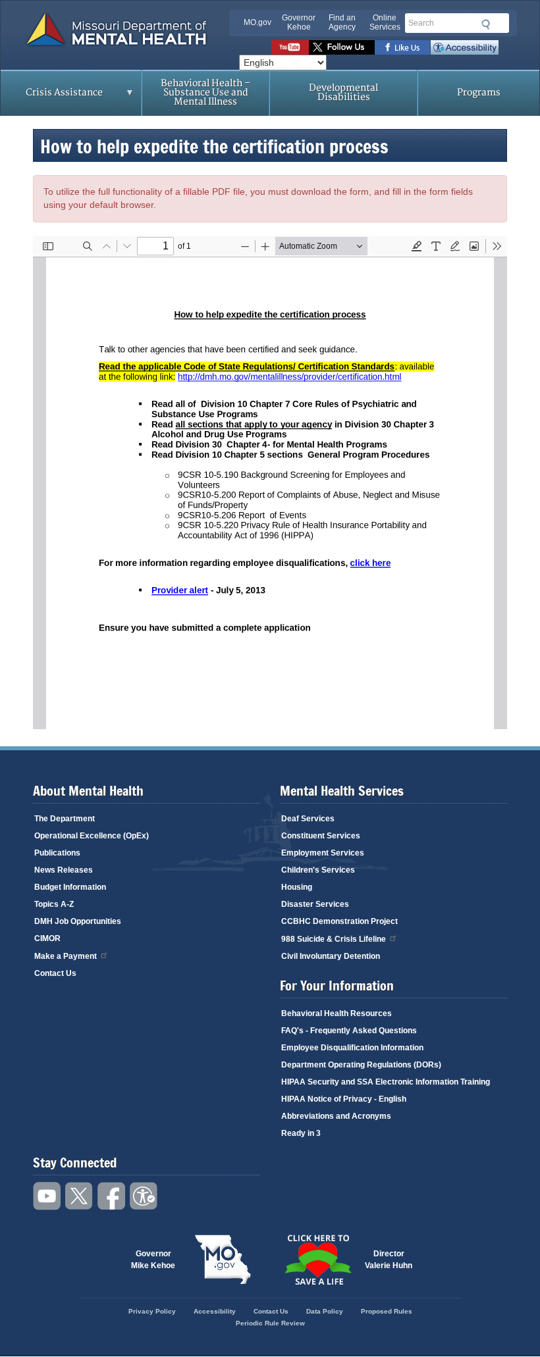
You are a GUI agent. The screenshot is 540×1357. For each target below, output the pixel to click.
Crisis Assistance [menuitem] (52, 97)
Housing (296, 887)
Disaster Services (315, 904)
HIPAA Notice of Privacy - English (343, 1099)
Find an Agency (342, 22)
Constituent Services (320, 835)
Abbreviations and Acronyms (336, 1116)
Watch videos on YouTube (290, 47)
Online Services (384, 22)
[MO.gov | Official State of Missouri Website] (222, 1260)
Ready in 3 (301, 1133)
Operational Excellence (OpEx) (91, 835)
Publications (57, 853)
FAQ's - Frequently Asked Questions (349, 1030)
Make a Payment (65, 956)
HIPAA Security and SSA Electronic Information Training (385, 1082)
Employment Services (322, 853)
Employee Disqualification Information (352, 1047)
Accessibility (465, 47)
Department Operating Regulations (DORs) (361, 1064)
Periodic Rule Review (270, 1323)
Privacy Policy (152, 1311)
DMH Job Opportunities (77, 921)
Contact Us (55, 973)
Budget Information (70, 887)
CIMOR (47, 938)
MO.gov (257, 22)
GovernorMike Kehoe (153, 1259)
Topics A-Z (54, 904)
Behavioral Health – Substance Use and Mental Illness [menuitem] (205, 92)
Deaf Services (308, 818)
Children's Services (318, 870)
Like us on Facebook (403, 47)
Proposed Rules (386, 1311)
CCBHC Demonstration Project (339, 921)
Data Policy (324, 1311)
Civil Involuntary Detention (330, 956)
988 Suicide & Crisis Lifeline (333, 939)
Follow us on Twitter (342, 47)
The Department (64, 818)
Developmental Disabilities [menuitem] (343, 92)
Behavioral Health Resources (336, 1013)
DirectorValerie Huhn (388, 1259)
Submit (484, 24)
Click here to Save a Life (317, 1260)
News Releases (63, 870)
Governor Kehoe (298, 22)
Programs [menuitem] (478, 92)
